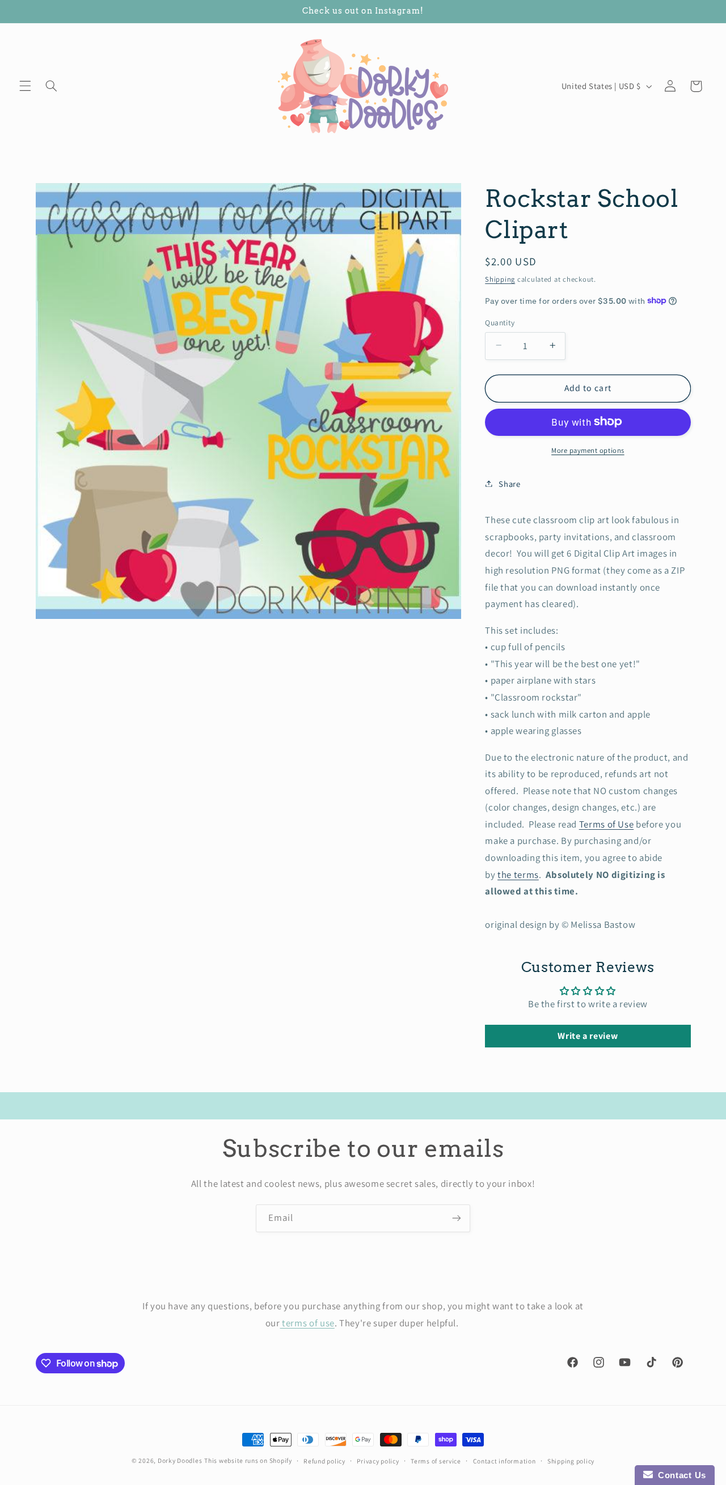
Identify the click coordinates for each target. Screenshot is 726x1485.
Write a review (588, 1035)
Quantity (499, 322)
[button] (25, 86)
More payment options (587, 450)
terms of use (307, 1323)
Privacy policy (378, 1461)
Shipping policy (570, 1461)
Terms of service (436, 1461)
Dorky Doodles (180, 1460)
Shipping (500, 278)
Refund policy (324, 1461)
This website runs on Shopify (248, 1460)
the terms (518, 874)
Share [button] (509, 483)
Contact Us (679, 1475)
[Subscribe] (457, 1218)
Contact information (504, 1461)
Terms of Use (606, 823)
